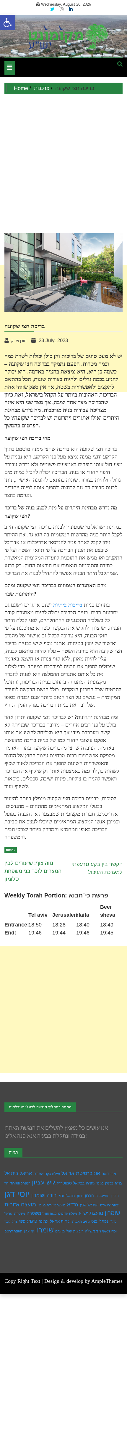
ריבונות (78, 1231)
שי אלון (29, 1231)
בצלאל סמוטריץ (70, 1183)
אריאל (26, 1173)
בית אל (11, 1173)
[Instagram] (62, 9)
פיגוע (32, 1221)
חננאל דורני (67, 1195)
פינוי (22, 1221)
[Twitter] (53, 9)
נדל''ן (113, 1221)
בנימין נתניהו (95, 1183)
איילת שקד (52, 1174)
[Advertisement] (63, 161)
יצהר (115, 1205)
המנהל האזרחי (20, 1183)
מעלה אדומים (67, 1213)
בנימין (109, 1183)
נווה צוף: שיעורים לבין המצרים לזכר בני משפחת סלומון (32, 871)
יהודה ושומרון (44, 1195)
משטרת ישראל (14, 1213)
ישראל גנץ (89, 1204)
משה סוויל (50, 1213)
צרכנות (10, 850)
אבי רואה (109, 1174)
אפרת (38, 1173)
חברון (89, 1195)
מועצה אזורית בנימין (52, 1205)
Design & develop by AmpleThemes (83, 1281)
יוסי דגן (17, 1194)
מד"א (72, 1205)
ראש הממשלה (97, 1231)
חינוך (80, 1196)
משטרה (34, 1213)
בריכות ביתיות (67, 605)
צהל (14, 1221)
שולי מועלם (63, 1231)
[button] (7, 22)
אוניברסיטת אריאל (80, 1173)
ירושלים (105, 1205)
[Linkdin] (71, 9)
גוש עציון (44, 1182)
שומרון (44, 1230)
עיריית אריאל (60, 1221)
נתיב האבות (81, 1221)
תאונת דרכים (13, 1231)
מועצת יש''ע (91, 1213)
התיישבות (102, 1195)
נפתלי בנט (99, 1221)
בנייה (118, 1183)
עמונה (43, 1221)
